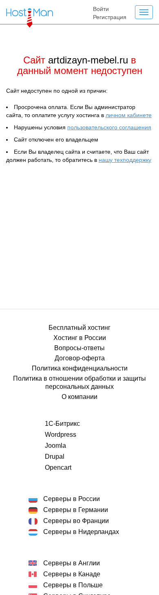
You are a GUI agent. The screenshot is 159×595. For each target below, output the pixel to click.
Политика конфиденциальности (80, 368)
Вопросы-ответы (79, 347)
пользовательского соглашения (109, 127)
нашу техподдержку (125, 160)
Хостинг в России (79, 337)
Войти (101, 9)
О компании (79, 396)
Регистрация (109, 17)
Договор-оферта (80, 358)
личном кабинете (129, 115)
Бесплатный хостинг (79, 327)
